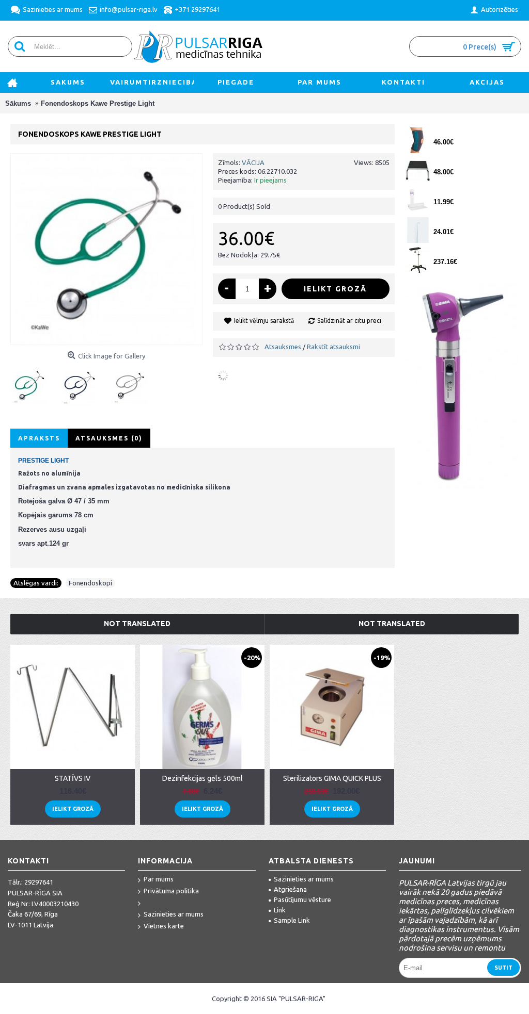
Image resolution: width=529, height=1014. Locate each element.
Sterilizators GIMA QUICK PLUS (332, 778)
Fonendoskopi (90, 582)
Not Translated (137, 623)
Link (280, 909)
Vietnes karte (164, 925)
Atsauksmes (282, 346)
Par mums (159, 878)
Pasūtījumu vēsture (302, 899)
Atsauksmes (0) (109, 438)
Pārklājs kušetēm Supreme (470, 192)
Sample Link (292, 920)
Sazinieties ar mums (174, 914)
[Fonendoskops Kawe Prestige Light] (33, 382)
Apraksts (39, 438)
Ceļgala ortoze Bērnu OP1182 (470, 132)
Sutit (503, 967)
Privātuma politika (171, 890)
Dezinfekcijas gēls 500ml (202, 778)
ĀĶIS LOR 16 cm (456, 222)
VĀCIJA (253, 162)
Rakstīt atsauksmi (333, 346)
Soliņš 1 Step (451, 162)
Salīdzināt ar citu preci (349, 320)
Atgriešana (290, 889)
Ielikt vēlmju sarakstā (264, 320)
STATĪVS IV (72, 778)
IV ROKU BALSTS (457, 252)
